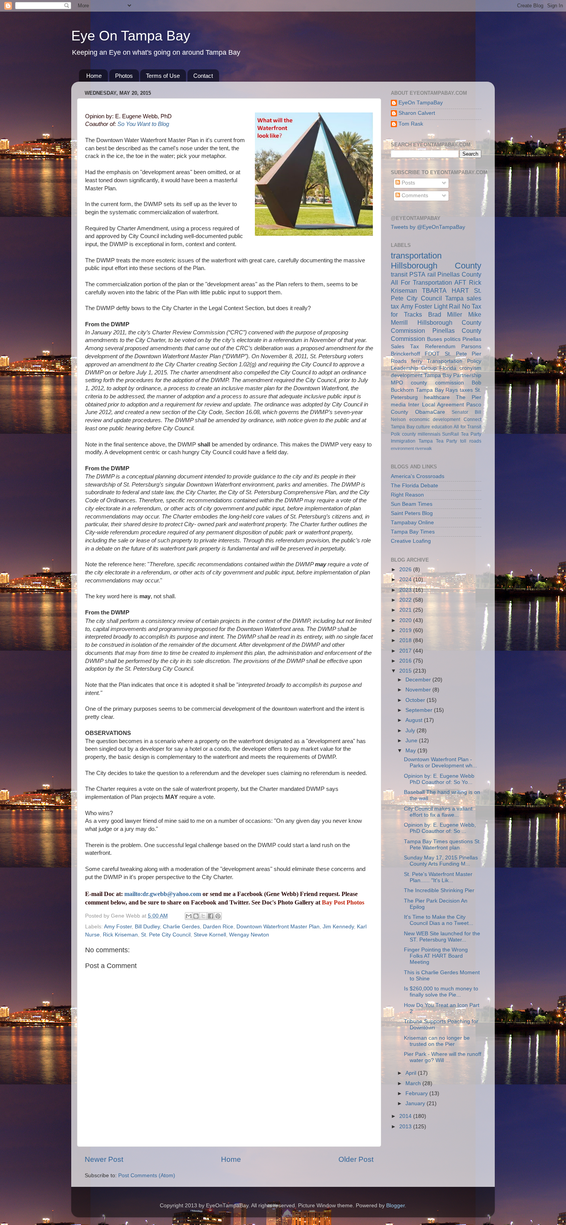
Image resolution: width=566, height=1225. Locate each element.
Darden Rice (218, 927)
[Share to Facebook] (210, 916)
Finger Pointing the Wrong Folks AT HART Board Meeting (436, 956)
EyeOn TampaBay (421, 103)
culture (423, 427)
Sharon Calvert (417, 113)
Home (94, 75)
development (406, 375)
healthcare (437, 397)
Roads (399, 361)
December (418, 680)
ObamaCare (430, 412)
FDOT (432, 354)
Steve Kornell (210, 935)
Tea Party (471, 434)
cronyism (470, 368)
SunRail (450, 434)
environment (402, 448)
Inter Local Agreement (436, 405)
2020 (406, 620)
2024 (406, 579)
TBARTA (434, 290)
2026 (406, 569)
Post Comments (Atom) (146, 1175)
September (419, 710)
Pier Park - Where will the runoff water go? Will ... (442, 1057)
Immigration (403, 441)
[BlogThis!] (196, 916)
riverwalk (423, 448)
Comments (414, 195)
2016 (406, 661)
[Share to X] (203, 916)
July (411, 730)
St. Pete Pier (463, 354)
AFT (460, 282)
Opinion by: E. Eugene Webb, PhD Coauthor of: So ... (440, 828)
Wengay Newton (249, 935)
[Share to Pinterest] (218, 916)
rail (431, 274)
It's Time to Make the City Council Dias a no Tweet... (438, 920)
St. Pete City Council (166, 935)
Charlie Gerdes (181, 927)
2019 (406, 630)
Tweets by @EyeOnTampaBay (428, 227)
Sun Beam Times (411, 504)
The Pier (468, 397)
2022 (406, 600)
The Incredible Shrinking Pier (439, 890)
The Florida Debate (414, 485)
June (412, 740)
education (442, 427)
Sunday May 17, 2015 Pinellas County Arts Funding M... (441, 861)
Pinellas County (459, 274)
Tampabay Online (412, 522)
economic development (435, 419)
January (416, 1103)
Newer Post (104, 1159)
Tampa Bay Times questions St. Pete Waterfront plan (442, 845)
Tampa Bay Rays (437, 390)
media (398, 405)
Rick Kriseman (120, 935)
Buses (434, 339)
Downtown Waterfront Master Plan (278, 927)
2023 (406, 590)
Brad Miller (445, 314)
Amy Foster (118, 927)
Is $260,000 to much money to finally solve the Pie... (441, 992)
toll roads (470, 441)
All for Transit (467, 427)
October (416, 700)
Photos (124, 75)
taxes (466, 390)
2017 (406, 651)
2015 (406, 671)
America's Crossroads (417, 476)
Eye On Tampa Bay (130, 36)
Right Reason (407, 495)
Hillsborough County (436, 265)
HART (460, 290)
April (411, 1073)
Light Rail (447, 306)
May (411, 750)
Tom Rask (411, 124)
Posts (407, 183)
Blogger (395, 1205)
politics (452, 339)
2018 (406, 640)
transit (399, 274)
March (413, 1083)
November (418, 690)
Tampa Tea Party (438, 441)
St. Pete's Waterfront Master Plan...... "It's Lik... (438, 877)
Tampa (454, 298)
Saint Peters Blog (412, 513)
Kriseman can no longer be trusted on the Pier (437, 1041)
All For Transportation (421, 282)
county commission (437, 383)
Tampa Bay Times (413, 532)
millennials (429, 434)
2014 (406, 1116)
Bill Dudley (147, 927)
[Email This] (189, 916)
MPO (397, 383)
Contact (203, 75)
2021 (406, 610)
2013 (406, 1126)
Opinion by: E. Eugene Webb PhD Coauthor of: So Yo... (439, 779)
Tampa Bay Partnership (452, 375)
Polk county (403, 434)
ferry (416, 361)
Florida (447, 368)
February (417, 1093)
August (414, 720)
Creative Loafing (411, 541)
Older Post (355, 1159)
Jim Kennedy (338, 927)
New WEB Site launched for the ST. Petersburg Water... (442, 937)
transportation (416, 255)
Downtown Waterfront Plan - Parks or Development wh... (440, 763)
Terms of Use (163, 75)
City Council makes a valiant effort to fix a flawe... (438, 812)
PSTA (417, 274)
